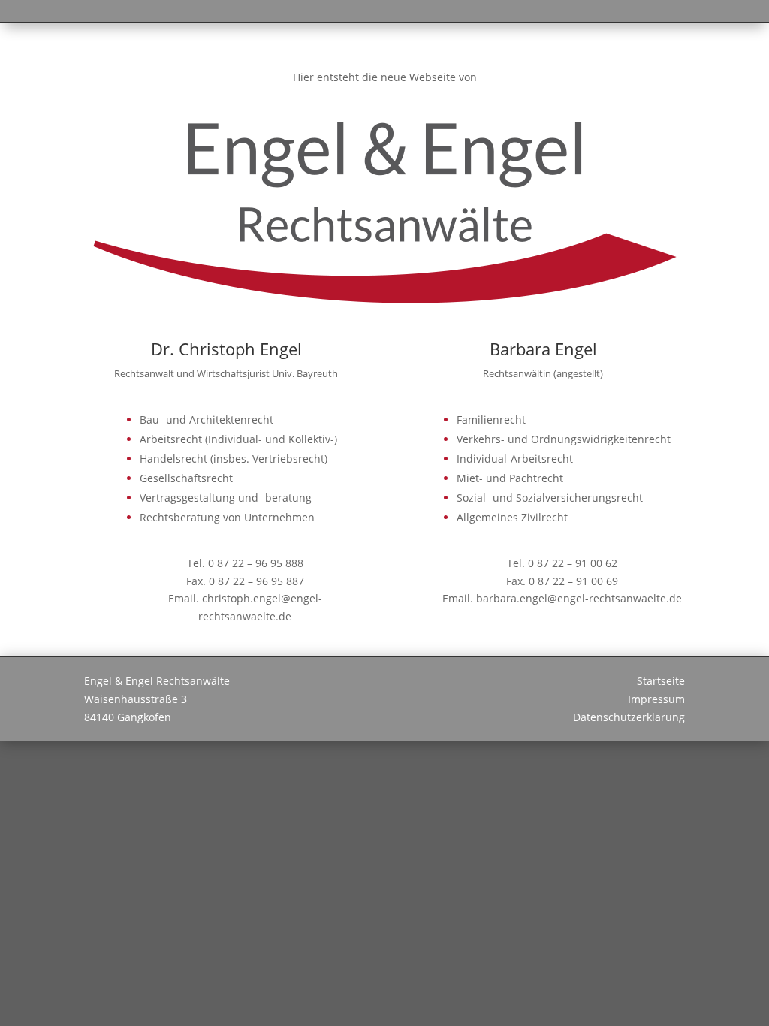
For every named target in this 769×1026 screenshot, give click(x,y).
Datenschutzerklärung (629, 717)
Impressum (656, 699)
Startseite (661, 681)
